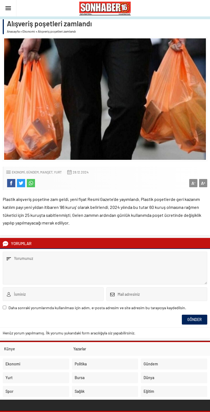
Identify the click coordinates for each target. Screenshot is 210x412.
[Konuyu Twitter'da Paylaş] (21, 183)
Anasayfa (13, 31)
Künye (9, 348)
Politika (81, 364)
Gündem (32, 172)
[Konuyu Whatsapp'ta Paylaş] (31, 183)
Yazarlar (79, 348)
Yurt (58, 172)
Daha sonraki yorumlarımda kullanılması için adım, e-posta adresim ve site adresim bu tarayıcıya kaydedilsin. (97, 307)
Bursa (79, 377)
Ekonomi (28, 31)
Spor (9, 391)
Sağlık (79, 391)
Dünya (149, 377)
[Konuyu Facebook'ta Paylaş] (11, 183)
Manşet (46, 172)
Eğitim (149, 391)
